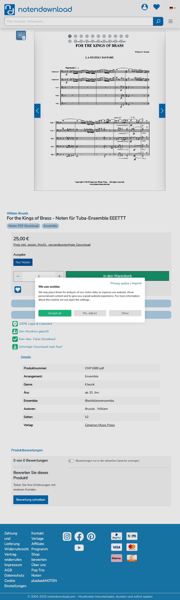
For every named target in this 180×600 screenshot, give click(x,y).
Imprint (137, 283)
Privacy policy (120, 283)
